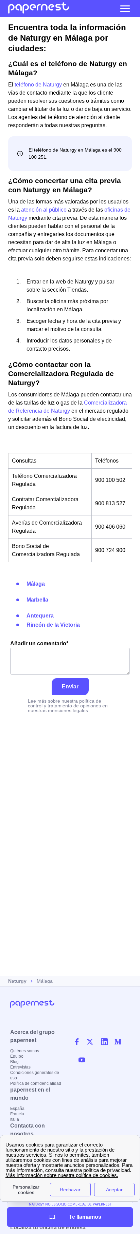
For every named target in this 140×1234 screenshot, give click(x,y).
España (17, 1108)
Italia (14, 1119)
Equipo (16, 1056)
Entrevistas (20, 1067)
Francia (17, 1114)
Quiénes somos (24, 1051)
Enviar (70, 686)
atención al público (44, 210)
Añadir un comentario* (39, 643)
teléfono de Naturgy (38, 84)
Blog (14, 1061)
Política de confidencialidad (35, 1083)
